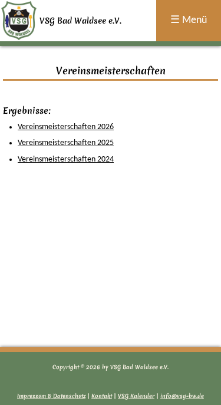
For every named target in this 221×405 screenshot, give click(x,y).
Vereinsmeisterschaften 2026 (66, 127)
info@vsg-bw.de (182, 396)
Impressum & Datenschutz (51, 396)
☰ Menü (188, 20)
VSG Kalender (136, 396)
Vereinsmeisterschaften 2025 (66, 143)
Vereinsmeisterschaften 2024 (66, 159)
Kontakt (101, 396)
